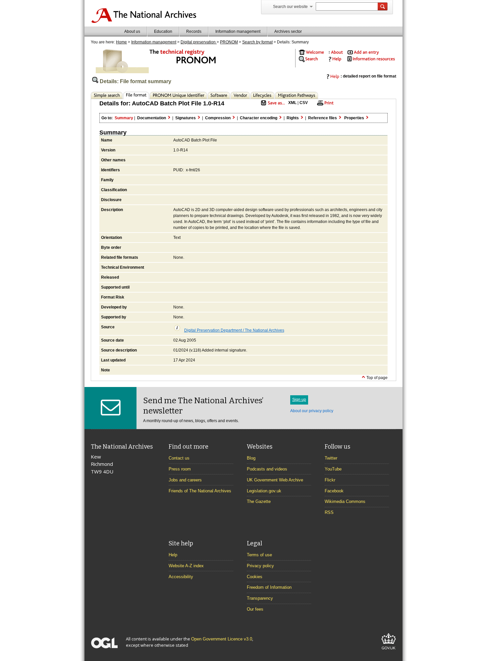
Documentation (152, 118)
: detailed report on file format (368, 76)
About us (132, 31)
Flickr (330, 479)
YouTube (333, 469)
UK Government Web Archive (275, 479)
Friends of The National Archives (200, 490)
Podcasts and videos (267, 469)
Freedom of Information (269, 587)
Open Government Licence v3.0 (221, 638)
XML (292, 102)
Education (163, 31)
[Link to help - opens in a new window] (334, 60)
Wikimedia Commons (345, 501)
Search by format (257, 42)
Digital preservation (199, 42)
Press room (180, 469)
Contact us (179, 458)
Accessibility (181, 576)
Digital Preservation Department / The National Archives (234, 330)
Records (193, 31)
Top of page (376, 377)
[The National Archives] (143, 22)
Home (121, 42)
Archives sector (288, 31)
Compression (218, 118)
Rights (293, 118)
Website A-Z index (186, 565)
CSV (303, 102)
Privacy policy (260, 565)
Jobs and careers (185, 479)
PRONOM (229, 42)
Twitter (331, 458)
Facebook (334, 490)
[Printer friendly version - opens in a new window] (324, 105)
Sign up (299, 399)
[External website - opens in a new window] (388, 650)
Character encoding (259, 118)
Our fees (255, 609)
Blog (251, 458)
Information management (237, 31)
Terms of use (259, 554)
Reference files (323, 118)
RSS (329, 512)
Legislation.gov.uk (264, 490)
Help (173, 554)
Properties (354, 118)
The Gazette (259, 501)
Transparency (260, 598)
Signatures (186, 118)
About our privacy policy (311, 411)
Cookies (254, 576)
